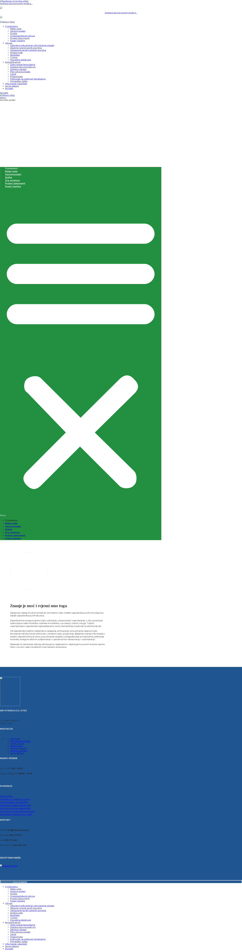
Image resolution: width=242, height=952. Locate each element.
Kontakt (4, 93)
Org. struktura (12, 180)
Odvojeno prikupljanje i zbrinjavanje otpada (32, 45)
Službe (13, 33)
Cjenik (13, 74)
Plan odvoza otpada (20, 72)
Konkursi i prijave (18, 751)
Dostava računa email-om (23, 67)
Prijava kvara (16, 76)
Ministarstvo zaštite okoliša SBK (15, 805)
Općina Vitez (6, 796)
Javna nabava (17, 753)
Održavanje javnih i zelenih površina (28, 50)
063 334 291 (7, 8)
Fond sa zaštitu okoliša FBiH (14, 802)
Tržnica (13, 57)
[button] (80, 353)
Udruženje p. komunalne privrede (17, 811)
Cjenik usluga (17, 743)
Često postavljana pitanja (22, 64)
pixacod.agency (20, 882)
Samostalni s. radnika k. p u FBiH (16, 814)
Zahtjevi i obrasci (18, 69)
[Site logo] (7, 22)
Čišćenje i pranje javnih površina (26, 48)
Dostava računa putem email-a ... (16, 3)
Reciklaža (15, 55)
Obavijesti (15, 739)
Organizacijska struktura (22, 36)
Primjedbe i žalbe (18, 81)
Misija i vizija (15, 29)
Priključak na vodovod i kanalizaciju (28, 79)
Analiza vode (16, 52)
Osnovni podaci (17, 31)
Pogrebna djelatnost (20, 60)
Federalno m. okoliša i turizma (15, 799)
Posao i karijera (17, 41)
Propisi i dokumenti (19, 38)
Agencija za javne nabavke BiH (15, 808)
